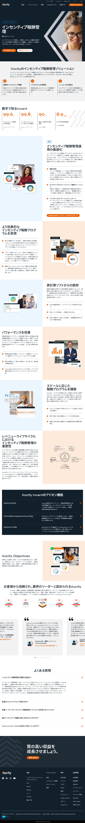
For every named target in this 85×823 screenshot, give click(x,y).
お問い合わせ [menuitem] (76, 805)
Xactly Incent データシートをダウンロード (63, 215)
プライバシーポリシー (8, 814)
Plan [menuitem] (28, 783)
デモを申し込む (9, 50)
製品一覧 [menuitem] (29, 800)
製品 (22, 5)
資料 (42, 5)
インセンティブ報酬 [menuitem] (52, 781)
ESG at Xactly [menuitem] (76, 801)
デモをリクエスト (76, 5)
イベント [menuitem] (63, 781)
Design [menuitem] (28, 786)
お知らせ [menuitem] (75, 784)
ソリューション (32, 5)
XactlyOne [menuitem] (76, 798)
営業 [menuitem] (47, 788)
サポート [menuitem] (63, 801)
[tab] (35, 657)
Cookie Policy (46, 814)
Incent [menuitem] (28, 793)
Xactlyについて (51, 5)
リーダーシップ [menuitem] (77, 788)
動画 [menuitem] (62, 791)
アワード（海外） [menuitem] (78, 795)
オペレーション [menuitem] (50, 784)
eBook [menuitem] (62, 788)
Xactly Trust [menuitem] (64, 805)
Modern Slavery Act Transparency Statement (63, 814)
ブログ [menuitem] (62, 784)
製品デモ (62, 5)
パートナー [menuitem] (76, 791)
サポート (75, 1)
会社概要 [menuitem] (75, 778)
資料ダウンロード (25, 50)
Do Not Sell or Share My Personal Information (28, 814)
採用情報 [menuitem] (75, 781)
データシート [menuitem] (64, 795)
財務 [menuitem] (47, 778)
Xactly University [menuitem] (65, 798)
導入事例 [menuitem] (63, 778)
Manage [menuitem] (29, 790)
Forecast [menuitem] (29, 797)
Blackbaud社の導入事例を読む (45, 646)
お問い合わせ (67, 1)
